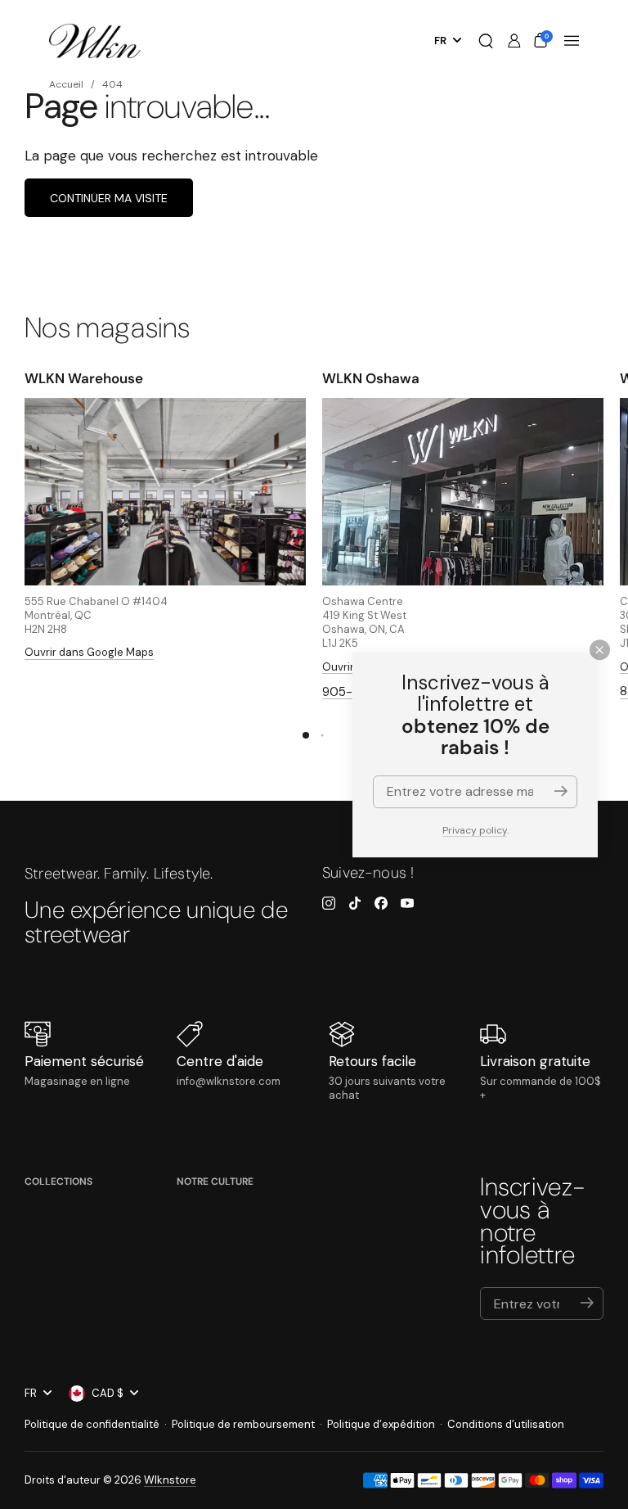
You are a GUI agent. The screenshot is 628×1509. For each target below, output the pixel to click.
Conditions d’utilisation (505, 1424)
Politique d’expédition (381, 1424)
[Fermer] (600, 649)
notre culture (215, 1181)
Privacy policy (474, 830)
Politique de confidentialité (92, 1424)
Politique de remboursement (243, 1424)
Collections (58, 1181)
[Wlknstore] (95, 41)
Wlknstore (170, 1480)
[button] (485, 41)
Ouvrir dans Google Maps (89, 652)
